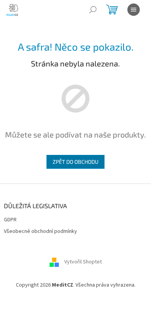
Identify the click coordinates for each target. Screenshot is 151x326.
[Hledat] (93, 9)
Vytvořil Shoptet (83, 262)
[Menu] (133, 9)
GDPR (10, 220)
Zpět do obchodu (75, 161)
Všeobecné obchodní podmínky (40, 231)
